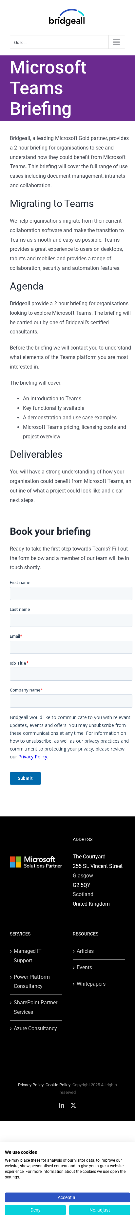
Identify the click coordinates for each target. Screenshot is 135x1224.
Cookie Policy (58, 1084)
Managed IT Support (28, 956)
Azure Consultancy (35, 1028)
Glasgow (83, 876)
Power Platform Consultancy (32, 982)
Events (84, 967)
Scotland (83, 894)
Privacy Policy (31, 1084)
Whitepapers (91, 984)
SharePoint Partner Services (35, 1007)
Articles (85, 951)
